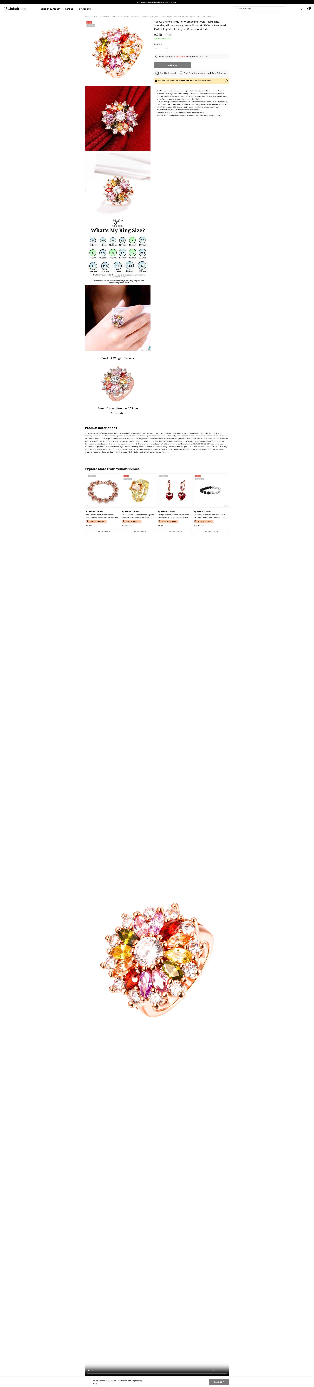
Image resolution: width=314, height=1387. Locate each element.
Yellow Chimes (96, 511)
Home (87, 16)
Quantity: (158, 44)
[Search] (259, 8)
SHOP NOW (173, 2)
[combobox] (261, 8)
